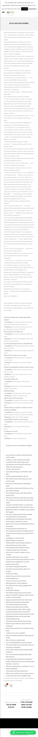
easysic (27, 26)
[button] (23, 733)
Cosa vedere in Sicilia (20, 734)
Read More (32, 9)
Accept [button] (24, 9)
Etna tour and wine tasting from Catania (26, 704)
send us (20, 308)
